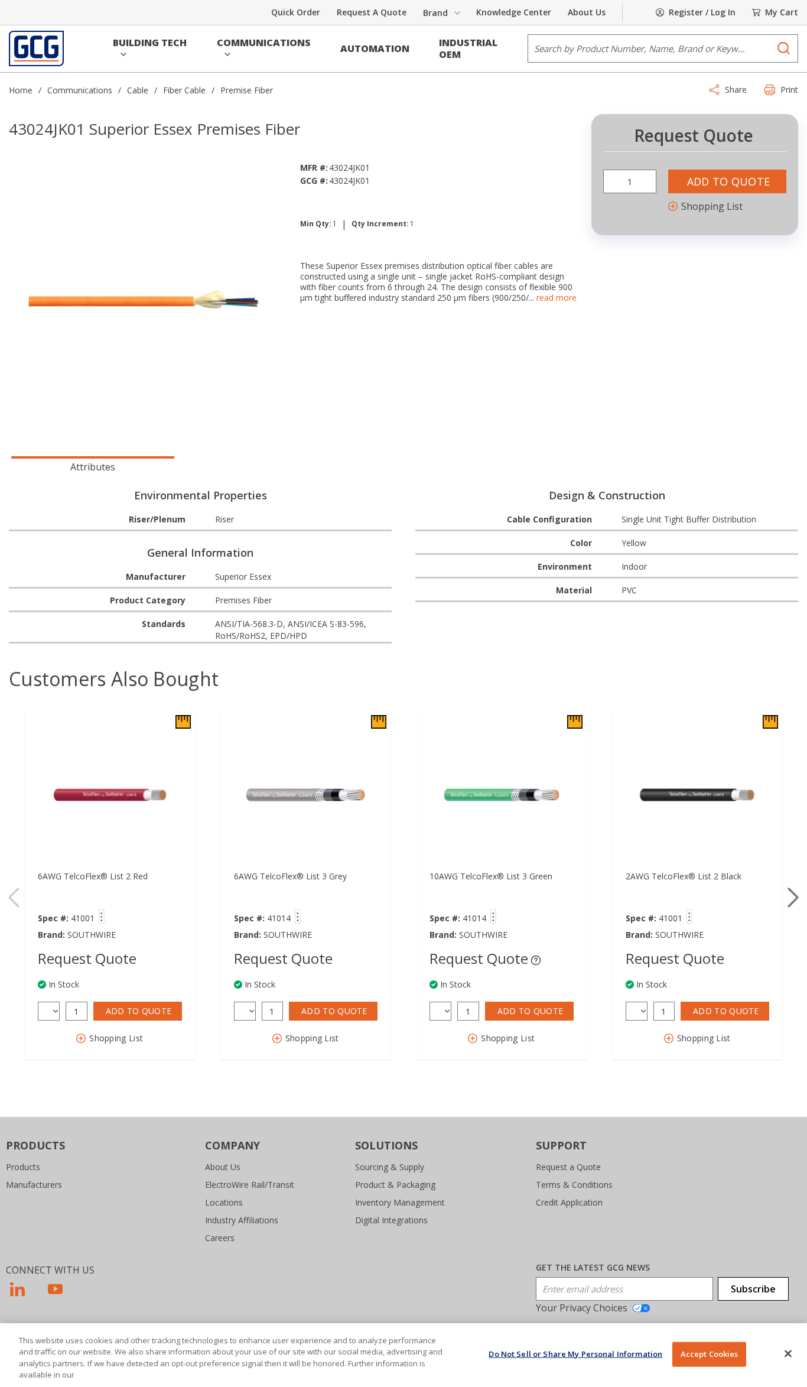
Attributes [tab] (92, 466)
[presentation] (92, 465)
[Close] (788, 1353)
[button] (150, 48)
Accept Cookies (709, 1354)
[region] (403, 1355)
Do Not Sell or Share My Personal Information (575, 1354)
